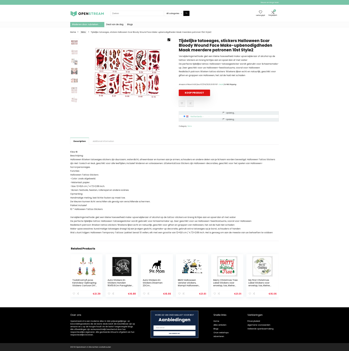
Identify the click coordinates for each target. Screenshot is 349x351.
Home (73, 32)
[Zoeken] (186, 13)
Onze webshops (221, 332)
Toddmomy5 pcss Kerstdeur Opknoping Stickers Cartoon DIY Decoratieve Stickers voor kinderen (84, 285)
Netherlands (196, 116)
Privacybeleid (253, 321)
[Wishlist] (260, 12)
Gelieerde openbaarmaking (260, 328)
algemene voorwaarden (258, 325)
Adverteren (218, 336)
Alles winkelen (219, 325)
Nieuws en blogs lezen (270, 2)
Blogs (130, 24)
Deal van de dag (114, 24)
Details (221, 84)
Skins (83, 32)
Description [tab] (79, 141)
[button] (169, 39)
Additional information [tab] (103, 141)
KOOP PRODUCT (194, 92)
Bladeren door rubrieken (85, 24)
